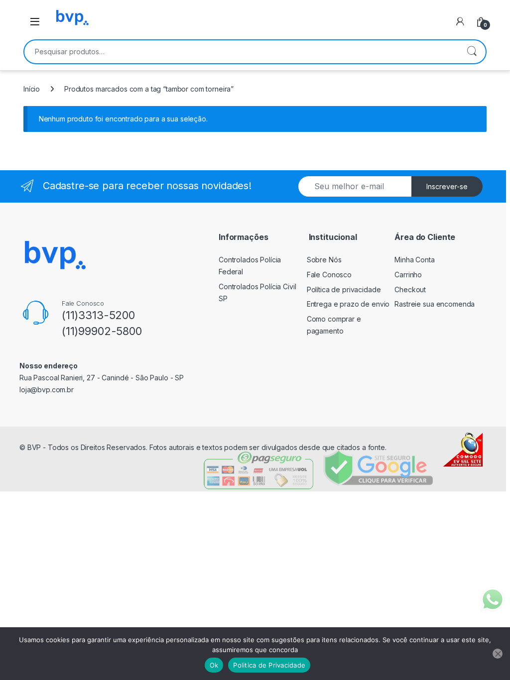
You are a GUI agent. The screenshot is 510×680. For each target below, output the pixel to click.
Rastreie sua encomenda (434, 304)
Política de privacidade (344, 289)
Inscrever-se (447, 186)
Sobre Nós (324, 259)
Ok (214, 665)
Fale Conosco (329, 274)
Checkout (410, 289)
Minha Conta (414, 259)
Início (31, 89)
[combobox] (241, 51)
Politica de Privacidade (269, 665)
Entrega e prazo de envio (348, 304)
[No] (498, 654)
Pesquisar (472, 51)
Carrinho (408, 274)
